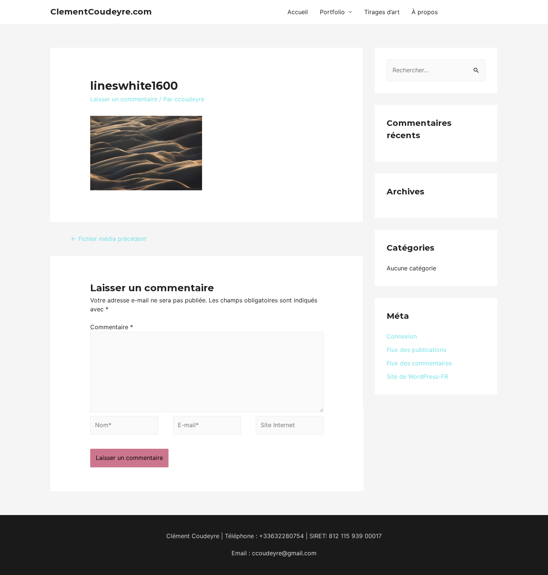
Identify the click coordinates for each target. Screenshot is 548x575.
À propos (425, 12)
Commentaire (111, 327)
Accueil (297, 12)
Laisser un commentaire (123, 99)
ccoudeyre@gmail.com (284, 553)
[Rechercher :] (436, 70)
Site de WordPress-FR (417, 376)
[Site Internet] (290, 427)
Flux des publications (416, 349)
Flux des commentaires (419, 363)
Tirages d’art (382, 12)
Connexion (402, 336)
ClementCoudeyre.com (101, 12)
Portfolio (332, 12)
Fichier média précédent (109, 238)
